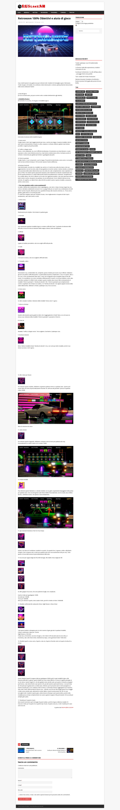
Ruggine (92, 149)
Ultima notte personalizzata (84, 167)
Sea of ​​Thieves (80, 155)
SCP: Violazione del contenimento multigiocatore (90, 152)
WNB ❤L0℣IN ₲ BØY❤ (67, 707)
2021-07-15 (22, 22)
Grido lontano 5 (91, 116)
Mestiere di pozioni (81, 140)
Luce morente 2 (95, 106)
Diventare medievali (93, 122)
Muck (77, 134)
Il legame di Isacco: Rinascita (84, 158)
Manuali (26, 12)
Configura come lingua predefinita (84, 23)
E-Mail (19, 785)
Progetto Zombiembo (82, 143)
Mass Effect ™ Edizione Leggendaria (86, 131)
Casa (19, 12)
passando (54, 12)
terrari (88, 155)
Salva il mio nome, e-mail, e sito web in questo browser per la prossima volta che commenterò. (45, 794)
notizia (35, 12)
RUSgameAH (31, 22)
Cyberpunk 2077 (80, 97)
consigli (63, 12)
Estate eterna (80, 116)
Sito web (20, 790)
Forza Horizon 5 (92, 119)
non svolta (79, 170)
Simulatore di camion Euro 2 (84, 113)
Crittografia (80, 128)
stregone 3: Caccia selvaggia (84, 176)
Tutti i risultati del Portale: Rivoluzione (85, 76)
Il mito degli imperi (86, 134)
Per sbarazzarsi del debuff (83, 110)
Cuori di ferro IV (91, 125)
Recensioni (44, 12)
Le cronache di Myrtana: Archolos (86, 179)
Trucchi (71, 12)
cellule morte (80, 100)
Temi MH (41, 806)
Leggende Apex (80, 91)
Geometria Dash (80, 122)
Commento (21, 768)
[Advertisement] (45, 69)
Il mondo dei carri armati (91, 173)
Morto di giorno (92, 97)
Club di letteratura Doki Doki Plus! (86, 103)
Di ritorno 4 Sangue (92, 91)
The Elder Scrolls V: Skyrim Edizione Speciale (88, 161)
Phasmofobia (97, 137)
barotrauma (79, 94)
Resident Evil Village (82, 149)
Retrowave (25, 744)
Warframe (79, 173)
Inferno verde (80, 125)
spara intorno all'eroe (91, 170)
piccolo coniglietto (90, 164)
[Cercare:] (89, 31)
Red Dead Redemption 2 (82, 146)
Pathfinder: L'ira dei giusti (83, 137)
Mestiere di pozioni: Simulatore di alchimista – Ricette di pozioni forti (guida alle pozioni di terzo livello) (88, 81)
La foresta (79, 164)
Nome (19, 780)
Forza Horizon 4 (80, 119)
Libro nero (89, 94)
